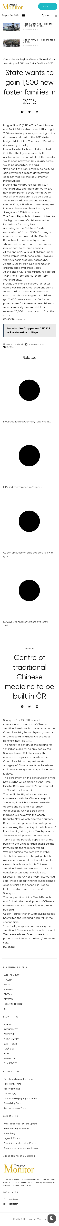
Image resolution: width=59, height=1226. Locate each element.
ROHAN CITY (9, 1025)
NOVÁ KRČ (9, 1049)
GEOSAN (8, 994)
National (10, 347)
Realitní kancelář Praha (15, 1108)
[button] (47, 6)
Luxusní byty (10, 1094)
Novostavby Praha (12, 1084)
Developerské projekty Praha (18, 1079)
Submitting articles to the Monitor (20, 1143)
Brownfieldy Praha (12, 1103)
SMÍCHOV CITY (11, 1030)
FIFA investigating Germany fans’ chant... (27, 421)
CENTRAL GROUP (12, 975)
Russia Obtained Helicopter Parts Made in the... (38, 25)
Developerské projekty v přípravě (20, 1099)
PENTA (7, 985)
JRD (5, 1009)
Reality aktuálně (12, 1089)
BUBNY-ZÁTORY (11, 1039)
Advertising (9, 1134)
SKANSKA (8, 990)
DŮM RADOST (10, 1063)
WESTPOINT (9, 1059)
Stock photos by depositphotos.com (21, 1148)
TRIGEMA (8, 980)
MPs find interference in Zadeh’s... (22, 487)
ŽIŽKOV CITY (9, 1034)
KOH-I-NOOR (10, 1044)
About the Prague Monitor (16, 1129)
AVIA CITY (8, 1054)
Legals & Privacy (12, 1138)
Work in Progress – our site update (21, 1124)
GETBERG (8, 999)
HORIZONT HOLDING (13, 1004)
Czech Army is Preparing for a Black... (39, 41)
